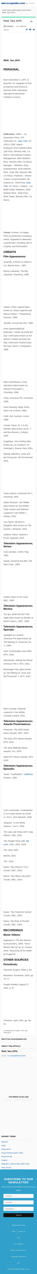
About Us (22, 1231)
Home (13, 1231)
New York (22, 141)
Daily (18, 1263)
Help (18, 1237)
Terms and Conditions (18, 1256)
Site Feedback (18, 1244)
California (28, 774)
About (16, 1055)
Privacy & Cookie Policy (18, 1250)
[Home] (13, 3)
